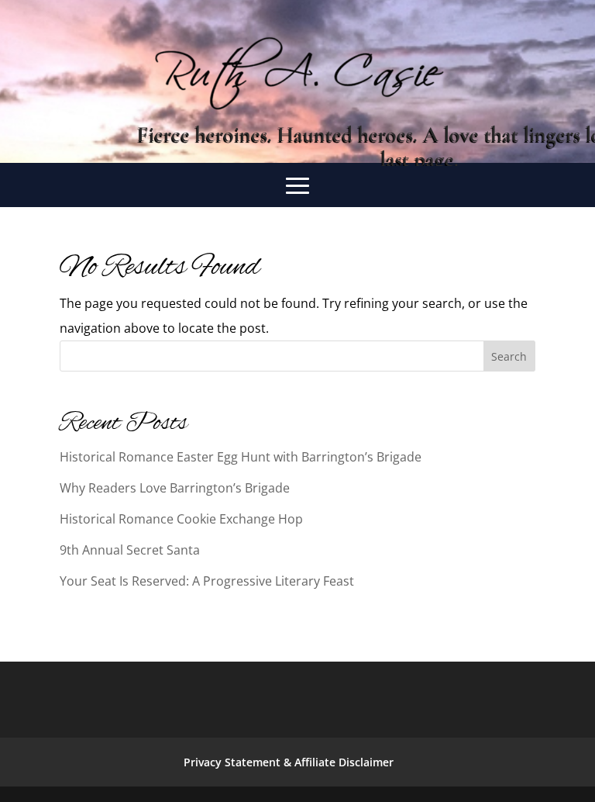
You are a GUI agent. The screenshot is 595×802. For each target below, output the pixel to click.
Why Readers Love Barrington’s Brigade (175, 487)
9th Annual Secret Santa (130, 549)
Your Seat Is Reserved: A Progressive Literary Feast (207, 580)
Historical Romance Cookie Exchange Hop (181, 518)
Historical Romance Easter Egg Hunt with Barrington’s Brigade (240, 456)
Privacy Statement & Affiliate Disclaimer (289, 762)
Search (509, 356)
